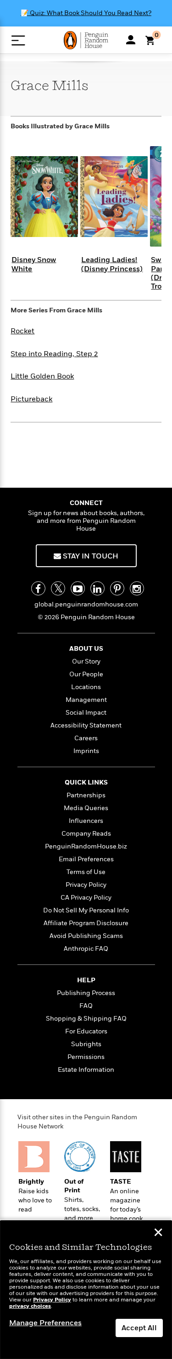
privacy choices (30, 1306)
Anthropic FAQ (86, 948)
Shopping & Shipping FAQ (86, 1018)
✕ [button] (158, 1233)
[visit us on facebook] (38, 588)
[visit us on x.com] (58, 588)
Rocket (22, 331)
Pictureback (31, 399)
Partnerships (86, 795)
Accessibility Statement (86, 725)
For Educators (86, 1031)
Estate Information (86, 1069)
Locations (86, 687)
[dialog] (86, 1290)
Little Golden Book (42, 376)
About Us (86, 648)
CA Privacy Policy (86, 897)
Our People (86, 674)
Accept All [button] (139, 1328)
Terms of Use (86, 872)
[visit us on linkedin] (97, 588)
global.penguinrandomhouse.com (86, 604)
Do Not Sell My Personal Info (86, 910)
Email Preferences (86, 859)
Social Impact (86, 712)
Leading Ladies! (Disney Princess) (112, 264)
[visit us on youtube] (78, 588)
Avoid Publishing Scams (86, 936)
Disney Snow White (33, 264)
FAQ (86, 1005)
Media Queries (86, 808)
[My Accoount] (130, 39)
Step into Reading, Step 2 (54, 354)
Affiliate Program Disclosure (86, 923)
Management (86, 699)
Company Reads (86, 833)
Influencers (86, 820)
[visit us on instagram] (137, 588)
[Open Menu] (18, 40)
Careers (86, 738)
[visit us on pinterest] (117, 588)
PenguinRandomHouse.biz (86, 846)
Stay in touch (89, 556)
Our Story (86, 661)
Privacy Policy (86, 884)
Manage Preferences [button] (45, 1323)
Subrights (86, 1044)
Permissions (86, 1057)
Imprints (86, 751)
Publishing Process (86, 993)
